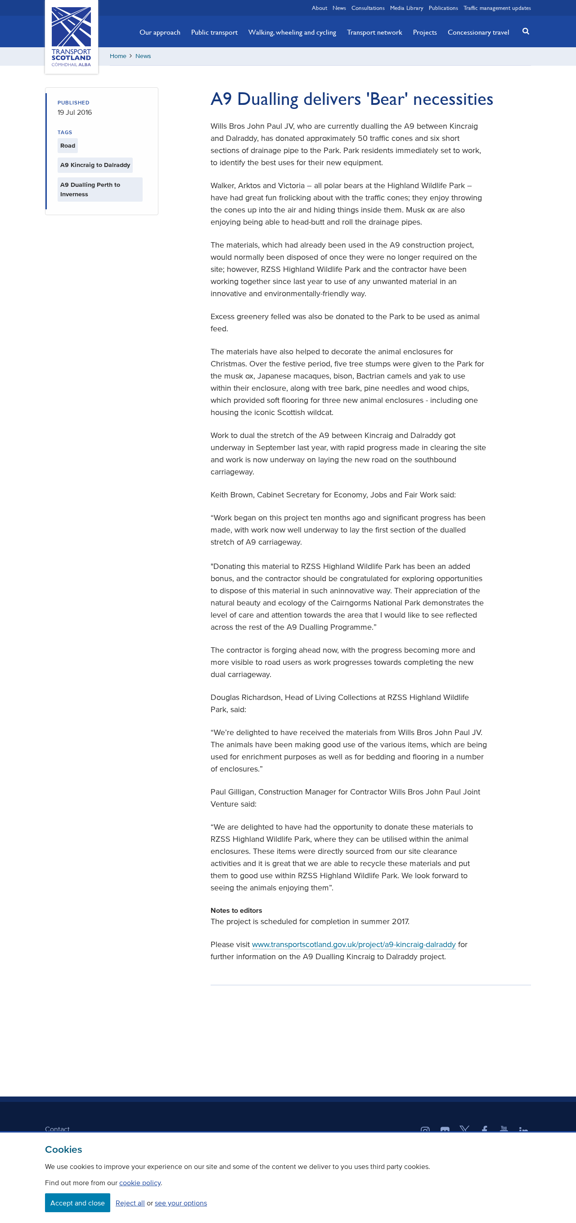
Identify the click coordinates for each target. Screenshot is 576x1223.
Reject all (130, 1203)
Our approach (160, 31)
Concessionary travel (478, 31)
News (339, 7)
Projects (425, 31)
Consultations (368, 7)
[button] (523, 31)
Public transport (214, 31)
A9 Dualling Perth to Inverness (90, 189)
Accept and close (77, 1203)
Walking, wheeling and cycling (292, 31)
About (319, 7)
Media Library (406, 7)
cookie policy (140, 1182)
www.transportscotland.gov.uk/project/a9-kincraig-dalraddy (354, 944)
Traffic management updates (497, 7)
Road (67, 145)
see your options (181, 1203)
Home (118, 56)
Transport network (374, 31)
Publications (443, 7)
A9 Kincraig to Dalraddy (95, 165)
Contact (57, 1129)
